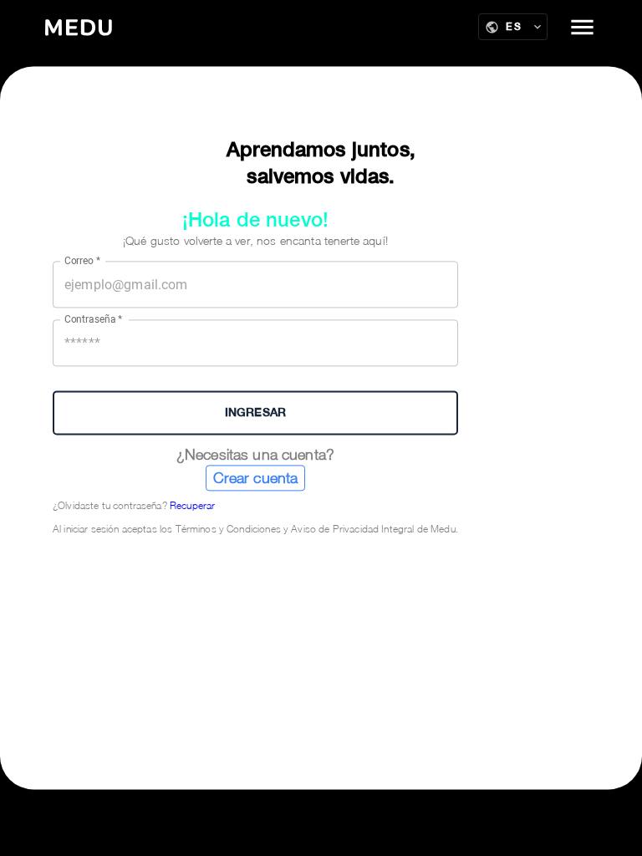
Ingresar (255, 412)
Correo (82, 261)
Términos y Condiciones (228, 528)
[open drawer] (582, 27)
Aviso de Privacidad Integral (352, 528)
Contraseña (93, 319)
